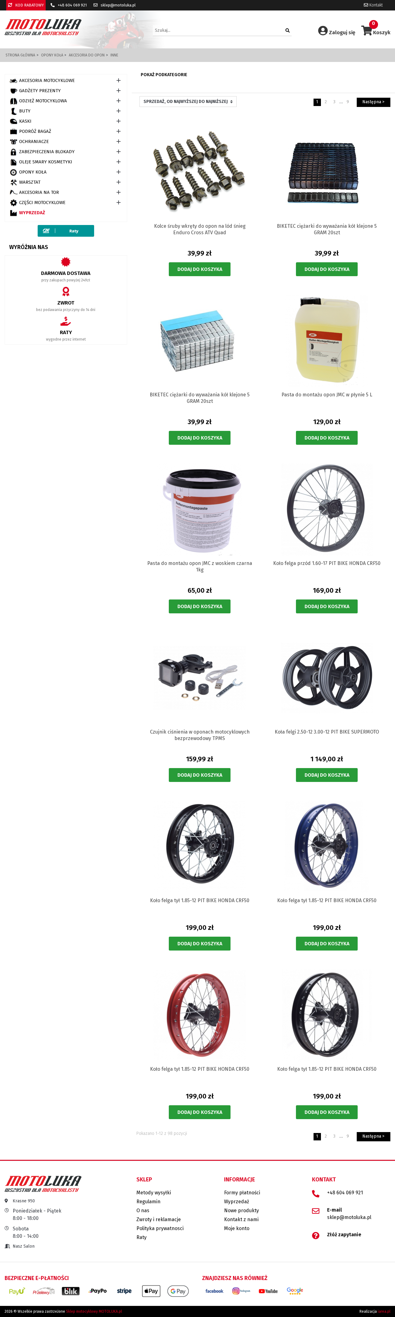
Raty (141, 1237)
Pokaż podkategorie (164, 74)
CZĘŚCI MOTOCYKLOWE (42, 202)
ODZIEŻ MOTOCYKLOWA (43, 101)
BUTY (25, 111)
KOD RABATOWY (29, 5)
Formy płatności (242, 1193)
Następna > (373, 101)
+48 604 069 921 (72, 5)
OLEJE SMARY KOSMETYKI (45, 162)
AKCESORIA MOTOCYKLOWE (47, 80)
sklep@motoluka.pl (118, 5)
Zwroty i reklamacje (158, 1219)
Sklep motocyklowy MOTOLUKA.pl (94, 1311)
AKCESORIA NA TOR (39, 192)
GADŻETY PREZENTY (40, 90)
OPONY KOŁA (33, 172)
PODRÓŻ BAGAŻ (35, 131)
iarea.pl (384, 1311)
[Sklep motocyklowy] (43, 27)
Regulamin (148, 1202)
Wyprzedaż (32, 212)
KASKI (25, 121)
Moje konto (236, 1228)
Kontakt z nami (241, 1219)
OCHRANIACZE (34, 141)
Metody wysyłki (153, 1193)
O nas (142, 1210)
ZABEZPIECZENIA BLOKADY (47, 151)
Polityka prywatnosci (160, 1228)
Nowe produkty (241, 1210)
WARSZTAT (29, 182)
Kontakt (375, 5)
